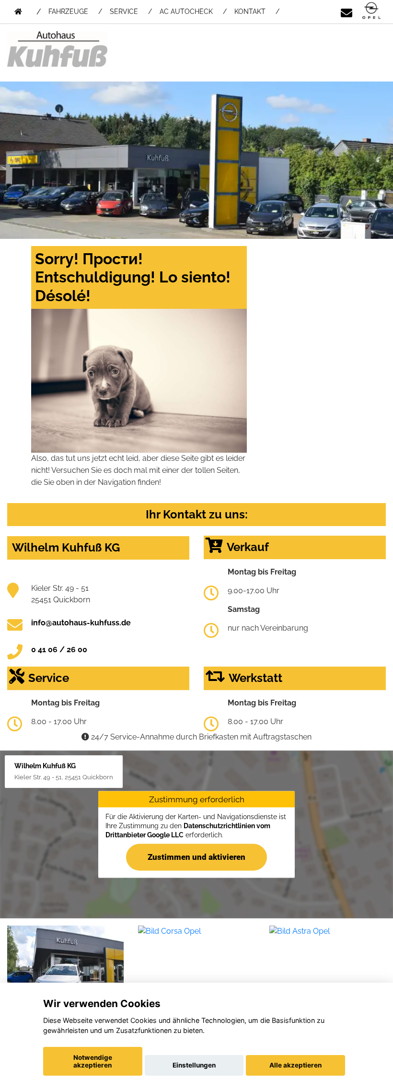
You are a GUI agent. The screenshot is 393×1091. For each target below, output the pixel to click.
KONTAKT (250, 11)
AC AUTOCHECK (186, 11)
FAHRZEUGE (68, 11)
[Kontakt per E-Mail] (346, 11)
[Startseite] (371, 11)
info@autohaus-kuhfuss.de (81, 622)
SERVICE (124, 11)
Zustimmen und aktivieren (196, 856)
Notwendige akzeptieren (92, 1061)
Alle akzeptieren (295, 1065)
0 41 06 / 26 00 (59, 649)
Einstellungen (194, 1065)
